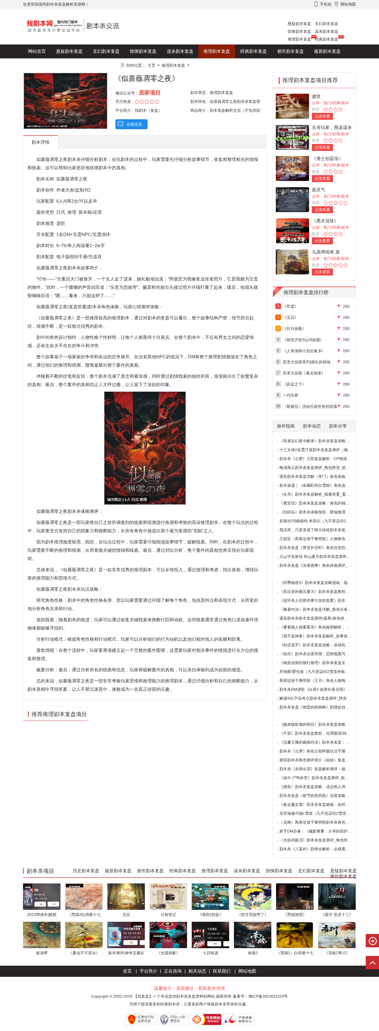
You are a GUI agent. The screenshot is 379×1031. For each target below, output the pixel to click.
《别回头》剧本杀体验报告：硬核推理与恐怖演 (320, 512)
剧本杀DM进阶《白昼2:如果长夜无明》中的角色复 (323, 689)
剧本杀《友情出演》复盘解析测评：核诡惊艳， (320, 769)
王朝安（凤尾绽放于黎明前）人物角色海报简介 (320, 538)
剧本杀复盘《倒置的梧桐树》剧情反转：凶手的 (320, 707)
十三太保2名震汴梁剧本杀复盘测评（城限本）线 (321, 450)
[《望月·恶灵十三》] (337, 896)
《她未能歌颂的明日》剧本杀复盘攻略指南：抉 (320, 724)
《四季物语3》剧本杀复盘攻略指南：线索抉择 (319, 582)
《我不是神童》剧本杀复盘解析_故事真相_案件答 (322, 636)
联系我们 (222, 971)
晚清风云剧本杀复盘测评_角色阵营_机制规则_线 (321, 467)
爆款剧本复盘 (78, 65)
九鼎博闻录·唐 (326, 252)
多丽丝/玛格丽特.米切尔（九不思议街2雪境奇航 (320, 521)
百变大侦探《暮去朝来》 (304, 373)
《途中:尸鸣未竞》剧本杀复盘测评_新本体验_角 (321, 778)
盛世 (316, 96)
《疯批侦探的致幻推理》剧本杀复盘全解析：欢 (320, 662)
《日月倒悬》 (294, 328)
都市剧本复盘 (290, 51)
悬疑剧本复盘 (299, 23)
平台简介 (148, 971)
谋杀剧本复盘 (326, 31)
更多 (106, 65)
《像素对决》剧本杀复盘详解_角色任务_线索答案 (322, 609)
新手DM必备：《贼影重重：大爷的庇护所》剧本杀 (323, 831)
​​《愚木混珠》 (325, 220)
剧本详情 (40, 142)
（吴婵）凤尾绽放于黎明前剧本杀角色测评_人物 (321, 822)
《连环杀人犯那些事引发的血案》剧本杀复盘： (320, 600)
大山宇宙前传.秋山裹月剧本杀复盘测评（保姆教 (320, 556)
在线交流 (134, 124)
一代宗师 (290, 395)
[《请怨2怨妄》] (210, 896)
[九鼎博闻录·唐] (292, 261)
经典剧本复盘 (326, 39)
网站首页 (37, 51)
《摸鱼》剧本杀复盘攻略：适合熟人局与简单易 (320, 786)
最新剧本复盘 (327, 51)
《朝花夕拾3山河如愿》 (303, 339)
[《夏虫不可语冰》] (84, 934)
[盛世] (292, 105)
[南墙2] (252, 934)
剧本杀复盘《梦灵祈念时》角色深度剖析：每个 (320, 547)
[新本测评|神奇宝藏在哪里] (126, 934)
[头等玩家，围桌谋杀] (292, 137)
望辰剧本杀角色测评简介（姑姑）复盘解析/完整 (320, 760)
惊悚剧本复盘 (299, 31)
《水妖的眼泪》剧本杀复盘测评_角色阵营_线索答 (322, 840)
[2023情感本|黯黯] (41, 896)
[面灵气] (292, 199)
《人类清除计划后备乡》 (304, 351)
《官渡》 (290, 306)
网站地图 (247, 971)
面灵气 (318, 189)
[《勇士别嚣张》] (292, 168)
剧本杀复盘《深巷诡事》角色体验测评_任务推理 (321, 565)
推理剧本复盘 (299, 39)
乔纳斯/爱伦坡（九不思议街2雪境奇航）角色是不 (321, 671)
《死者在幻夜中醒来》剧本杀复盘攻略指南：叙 (320, 441)
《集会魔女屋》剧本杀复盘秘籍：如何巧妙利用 (320, 804)
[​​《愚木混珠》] (292, 230)
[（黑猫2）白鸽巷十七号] (295, 934)
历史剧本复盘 (41, 65)
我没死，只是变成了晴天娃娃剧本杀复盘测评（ (320, 530)
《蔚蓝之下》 (294, 384)
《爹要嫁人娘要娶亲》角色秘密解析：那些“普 (318, 627)
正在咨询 (173, 971)
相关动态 (197, 971)
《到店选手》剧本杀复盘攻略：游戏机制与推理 (320, 645)
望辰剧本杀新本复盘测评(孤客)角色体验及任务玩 (321, 618)
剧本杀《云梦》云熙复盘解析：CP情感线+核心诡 (322, 458)
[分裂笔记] (168, 896)
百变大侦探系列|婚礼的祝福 (306, 362)
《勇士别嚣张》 (327, 158)
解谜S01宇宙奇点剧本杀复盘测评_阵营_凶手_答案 (323, 698)
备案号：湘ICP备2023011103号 (260, 996)
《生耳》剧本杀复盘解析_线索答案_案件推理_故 (321, 494)
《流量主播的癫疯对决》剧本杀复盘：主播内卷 (320, 742)
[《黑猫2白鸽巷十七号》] (84, 896)
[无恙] (126, 896)
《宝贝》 (290, 317)
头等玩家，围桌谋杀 (332, 127)
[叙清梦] (41, 934)
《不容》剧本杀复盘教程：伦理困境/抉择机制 (318, 733)
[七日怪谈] (210, 934)
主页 (151, 65)
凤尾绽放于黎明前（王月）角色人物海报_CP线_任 (323, 680)
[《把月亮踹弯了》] (252, 896)
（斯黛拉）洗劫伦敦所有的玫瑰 (310, 406)
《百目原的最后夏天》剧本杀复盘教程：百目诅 (320, 591)
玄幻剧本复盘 (326, 23)
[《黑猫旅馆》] (295, 896)
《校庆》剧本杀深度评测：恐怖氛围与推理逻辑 (320, 654)
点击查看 (322, 116)
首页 (127, 971)
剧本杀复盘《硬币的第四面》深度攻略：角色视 (320, 795)
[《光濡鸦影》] (168, 934)
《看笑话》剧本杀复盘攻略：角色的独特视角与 (320, 503)
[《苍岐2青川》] (337, 934)
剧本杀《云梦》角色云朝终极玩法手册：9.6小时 (321, 751)
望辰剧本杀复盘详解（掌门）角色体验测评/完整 (320, 476)
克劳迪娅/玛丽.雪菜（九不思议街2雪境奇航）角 (320, 813)
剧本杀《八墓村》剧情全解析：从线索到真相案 (320, 849)
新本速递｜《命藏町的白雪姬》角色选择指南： (320, 485)
